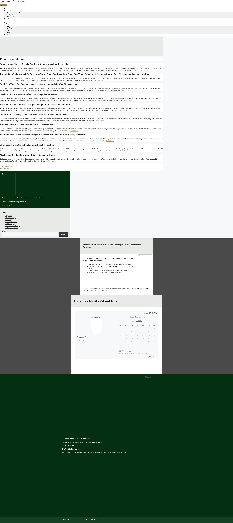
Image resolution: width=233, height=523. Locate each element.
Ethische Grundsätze (13, 17)
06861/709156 (69, 446)
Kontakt (6, 35)
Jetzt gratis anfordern (9, 205)
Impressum (66, 452)
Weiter (8, 168)
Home (5, 9)
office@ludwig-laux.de (72, 449)
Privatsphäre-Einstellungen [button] (97, 452)
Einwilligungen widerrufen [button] (117, 452)
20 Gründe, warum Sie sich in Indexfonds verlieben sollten (27, 145)
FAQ (8, 33)
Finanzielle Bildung (11, 222)
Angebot (6, 21)
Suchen (4, 231)
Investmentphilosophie (14, 13)
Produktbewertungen (12, 226)
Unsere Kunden (8, 19)
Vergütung (7, 23)
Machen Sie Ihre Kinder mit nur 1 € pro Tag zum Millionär (28, 155)
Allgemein (8, 216)
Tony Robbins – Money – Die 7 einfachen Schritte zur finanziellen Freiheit (34, 114)
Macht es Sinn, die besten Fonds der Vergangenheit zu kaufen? (29, 94)
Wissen (6, 25)
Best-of (9, 29)
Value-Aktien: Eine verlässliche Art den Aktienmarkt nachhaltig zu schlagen (35, 64)
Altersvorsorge (10, 218)
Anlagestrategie (12, 15)
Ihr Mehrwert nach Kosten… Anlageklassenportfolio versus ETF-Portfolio (35, 104)
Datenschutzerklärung (78, 452)
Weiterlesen (138, 70)
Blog (8, 27)
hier (107, 290)
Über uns (6, 11)
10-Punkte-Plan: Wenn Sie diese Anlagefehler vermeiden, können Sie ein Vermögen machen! (43, 135)
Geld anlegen (9, 224)
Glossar (9, 31)
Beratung (8, 220)
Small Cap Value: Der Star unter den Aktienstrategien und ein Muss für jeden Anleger (40, 84)
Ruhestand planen (11, 228)
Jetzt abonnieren (89, 281)
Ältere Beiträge (7, 166)
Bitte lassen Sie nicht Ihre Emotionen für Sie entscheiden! (27, 124)
